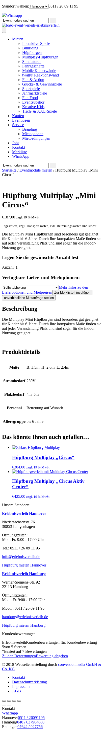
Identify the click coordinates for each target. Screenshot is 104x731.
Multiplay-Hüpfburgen (40, 57)
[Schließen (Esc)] (4, 701)
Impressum (21, 686)
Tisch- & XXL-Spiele (39, 111)
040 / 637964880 (30, 722)
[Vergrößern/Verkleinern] (19, 701)
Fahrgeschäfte (33, 66)
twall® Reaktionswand (40, 75)
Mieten (17, 39)
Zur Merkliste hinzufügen (72, 292)
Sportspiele (31, 89)
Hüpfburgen (32, 52)
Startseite (9, 170)
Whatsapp (10, 713)
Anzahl (8, 267)
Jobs (15, 143)
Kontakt (18, 147)
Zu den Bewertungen (19, 656)
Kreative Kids (33, 107)
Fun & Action (33, 79)
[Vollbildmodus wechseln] (14, 701)
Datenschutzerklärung (29, 682)
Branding (29, 129)
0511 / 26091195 (31, 717)
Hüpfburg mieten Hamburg (23, 625)
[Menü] (4, 30)
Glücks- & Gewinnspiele (42, 84)
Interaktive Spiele (36, 43)
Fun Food (30, 98)
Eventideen (21, 120)
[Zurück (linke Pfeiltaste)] (4, 705)
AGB (16, 691)
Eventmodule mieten (35, 170)
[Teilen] (9, 701)
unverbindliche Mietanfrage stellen (29, 298)
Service (18, 125)
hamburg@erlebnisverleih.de (25, 617)
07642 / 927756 (30, 726)
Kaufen (18, 116)
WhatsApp (20, 156)
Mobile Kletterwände (39, 70)
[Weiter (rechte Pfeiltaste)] (9, 705)
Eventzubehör (33, 102)
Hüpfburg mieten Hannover (24, 565)
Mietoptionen (32, 134)
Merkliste (19, 152)
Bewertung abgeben (52, 656)
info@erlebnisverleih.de (21, 556)
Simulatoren (31, 61)
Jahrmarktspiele (34, 93)
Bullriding (30, 48)
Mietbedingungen (36, 138)
